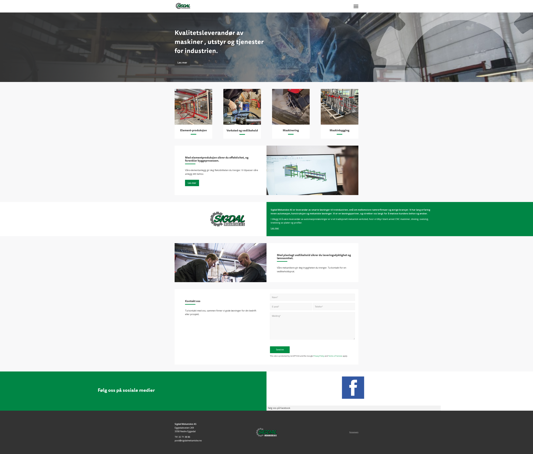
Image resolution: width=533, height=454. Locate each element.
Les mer (182, 62)
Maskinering (291, 130)
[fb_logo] (353, 387)
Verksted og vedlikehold (242, 130)
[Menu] (355, 6)
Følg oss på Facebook (279, 408)
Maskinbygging (339, 130)
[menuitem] (355, 6)
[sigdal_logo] (183, 6)
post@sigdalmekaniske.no (188, 440)
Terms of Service (335, 356)
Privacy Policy (318, 356)
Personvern (353, 432)
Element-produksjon (193, 130)
